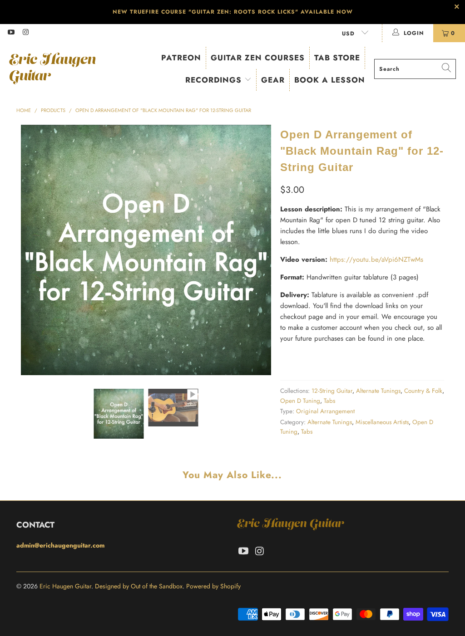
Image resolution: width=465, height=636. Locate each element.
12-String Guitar (332, 390)
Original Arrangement (325, 411)
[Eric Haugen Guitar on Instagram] (25, 33)
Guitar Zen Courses (258, 57)
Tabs (329, 400)
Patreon (181, 57)
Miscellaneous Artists (382, 422)
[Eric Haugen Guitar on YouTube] (11, 33)
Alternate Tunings (378, 390)
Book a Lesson (329, 79)
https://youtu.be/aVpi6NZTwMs (376, 259)
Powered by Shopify (213, 586)
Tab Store (337, 57)
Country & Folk (423, 390)
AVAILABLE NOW (327, 12)
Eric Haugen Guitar (65, 586)
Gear (273, 79)
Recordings (214, 79)
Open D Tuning (300, 400)
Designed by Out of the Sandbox (139, 586)
